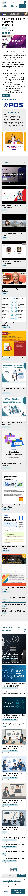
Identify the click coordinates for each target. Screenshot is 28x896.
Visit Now (5, 95)
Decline (5, 891)
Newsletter (22, 6)
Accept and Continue (17, 891)
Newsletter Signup (22, 875)
